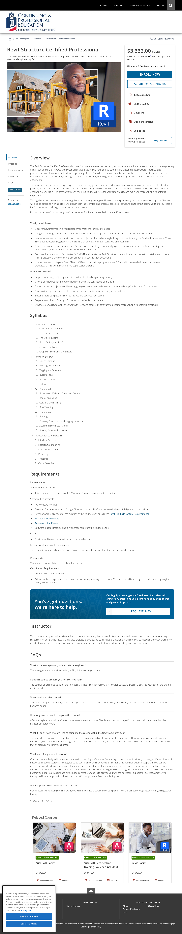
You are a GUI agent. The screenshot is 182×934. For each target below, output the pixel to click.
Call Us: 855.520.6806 (162, 38)
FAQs (10, 182)
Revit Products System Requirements (129, 513)
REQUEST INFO (161, 140)
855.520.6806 (14, 204)
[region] (29, 908)
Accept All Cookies (29, 916)
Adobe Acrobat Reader (47, 523)
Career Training (73, 906)
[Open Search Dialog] (171, 5)
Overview (12, 157)
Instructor (13, 176)
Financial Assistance (131, 909)
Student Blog (153, 906)
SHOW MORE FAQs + (41, 801)
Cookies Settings (29, 923)
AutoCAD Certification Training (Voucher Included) (101, 865)
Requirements (15, 170)
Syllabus (12, 163)
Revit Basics (139, 863)
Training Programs (22, 39)
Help (125, 912)
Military (126, 906)
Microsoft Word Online (47, 518)
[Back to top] (91, 901)
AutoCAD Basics (45, 863)
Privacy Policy (95, 926)
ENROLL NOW (149, 74)
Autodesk (38, 39)
